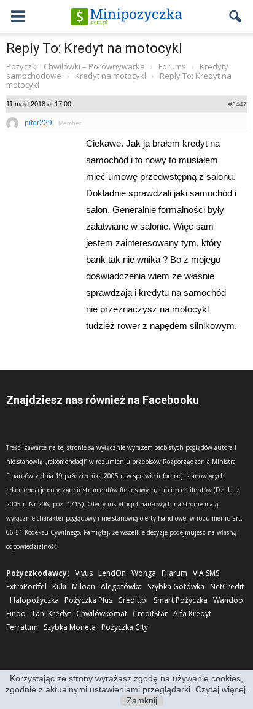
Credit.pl (133, 600)
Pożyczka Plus (88, 600)
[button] (236, 16)
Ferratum (22, 627)
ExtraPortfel (26, 586)
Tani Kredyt (51, 613)
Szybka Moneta (70, 627)
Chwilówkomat (101, 613)
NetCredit (227, 586)
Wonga (143, 573)
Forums (172, 66)
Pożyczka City (124, 627)
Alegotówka (121, 586)
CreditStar (150, 613)
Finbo (16, 613)
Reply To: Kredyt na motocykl (94, 48)
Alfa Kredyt (192, 613)
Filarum (174, 573)
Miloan (83, 586)
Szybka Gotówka (175, 586)
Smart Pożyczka (181, 600)
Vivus (84, 573)
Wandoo (228, 600)
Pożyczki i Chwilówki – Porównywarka (75, 66)
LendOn (112, 573)
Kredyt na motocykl (110, 75)
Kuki (59, 586)
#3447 (237, 104)
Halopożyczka (34, 600)
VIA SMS (206, 573)
